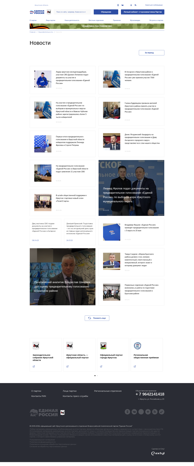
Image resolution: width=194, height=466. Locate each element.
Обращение (106, 12)
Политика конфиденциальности (43, 442)
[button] (97, 375)
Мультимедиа (135, 20)
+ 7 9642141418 (150, 394)
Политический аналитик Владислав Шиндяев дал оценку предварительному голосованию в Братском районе (62, 286)
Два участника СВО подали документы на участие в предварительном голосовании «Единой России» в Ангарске (44, 227)
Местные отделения (96, 20)
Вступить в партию (156, 20)
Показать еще (99, 318)
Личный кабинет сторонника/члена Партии (143, 12)
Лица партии (50, 20)
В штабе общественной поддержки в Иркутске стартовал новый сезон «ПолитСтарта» (71, 198)
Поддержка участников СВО (97, 26)
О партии (33, 20)
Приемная (117, 20)
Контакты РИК (38, 396)
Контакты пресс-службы (75, 396)
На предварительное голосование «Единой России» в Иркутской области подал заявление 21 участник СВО (72, 169)
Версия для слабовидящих (154, 5)
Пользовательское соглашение (42, 440)
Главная (33, 32)
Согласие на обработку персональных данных (48, 447)
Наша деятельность (72, 20)
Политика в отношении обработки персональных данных (53, 444)
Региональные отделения (108, 391)
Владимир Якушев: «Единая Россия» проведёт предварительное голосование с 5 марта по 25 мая (142, 228)
